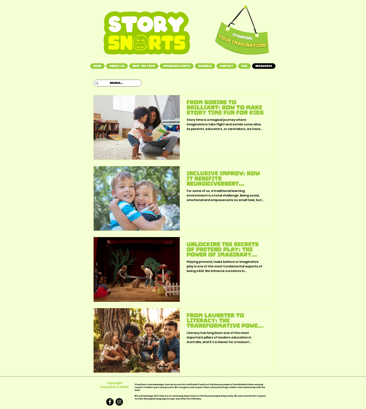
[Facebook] (110, 402)
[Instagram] (119, 402)
